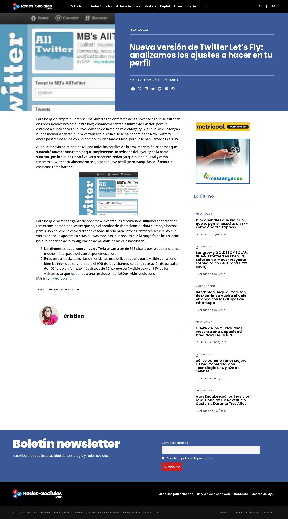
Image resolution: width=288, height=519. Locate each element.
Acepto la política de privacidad (189, 458)
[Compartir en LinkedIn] (146, 89)
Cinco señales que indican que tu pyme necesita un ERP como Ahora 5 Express (222, 224)
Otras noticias (204, 214)
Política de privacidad (247, 512)
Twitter (75, 289)
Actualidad (78, 6)
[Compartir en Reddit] (153, 89)
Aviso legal (225, 512)
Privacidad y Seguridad (190, 6)
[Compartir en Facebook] (133, 89)
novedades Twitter (57, 289)
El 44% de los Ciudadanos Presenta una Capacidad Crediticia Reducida (219, 332)
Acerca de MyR (262, 494)
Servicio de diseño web (213, 494)
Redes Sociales (101, 6)
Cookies (268, 512)
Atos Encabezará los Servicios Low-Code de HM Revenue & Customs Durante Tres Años (223, 400)
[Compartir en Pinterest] (159, 89)
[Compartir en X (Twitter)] (139, 89)
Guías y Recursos (128, 6)
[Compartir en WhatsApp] (173, 89)
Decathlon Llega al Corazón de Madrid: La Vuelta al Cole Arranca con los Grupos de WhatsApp (221, 297)
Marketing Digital (157, 6)
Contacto (241, 494)
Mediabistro (62, 278)
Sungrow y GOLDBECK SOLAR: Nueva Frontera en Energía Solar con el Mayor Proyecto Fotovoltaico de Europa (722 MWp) (222, 259)
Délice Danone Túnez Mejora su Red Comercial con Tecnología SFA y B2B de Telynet (221, 366)
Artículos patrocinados (176, 494)
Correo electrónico (175, 443)
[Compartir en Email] (166, 89)
